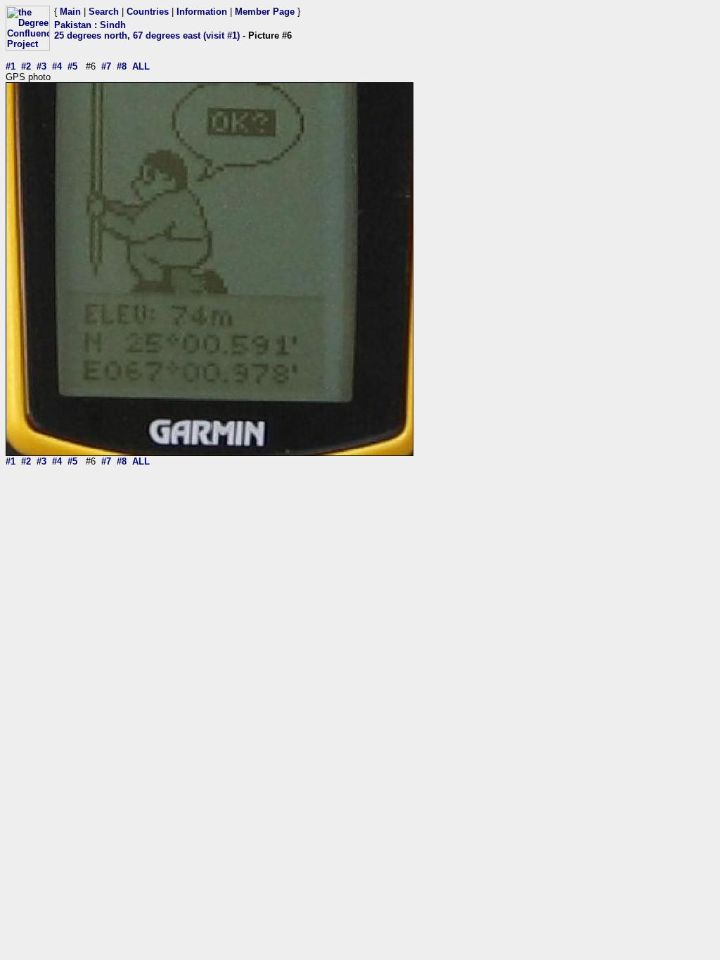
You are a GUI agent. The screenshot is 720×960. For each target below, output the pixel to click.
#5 (72, 66)
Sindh (113, 25)
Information (201, 11)
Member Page (265, 11)
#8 (122, 66)
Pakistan (72, 25)
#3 (41, 66)
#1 (10, 66)
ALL (141, 66)
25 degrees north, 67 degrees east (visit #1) (147, 35)
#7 (106, 66)
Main (70, 11)
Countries (148, 11)
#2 (26, 66)
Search (104, 11)
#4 (57, 66)
